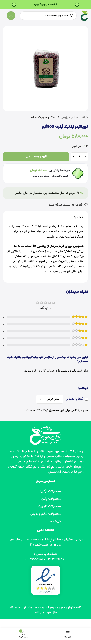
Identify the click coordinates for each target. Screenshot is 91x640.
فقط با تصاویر (74, 399)
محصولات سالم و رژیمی (45, 513)
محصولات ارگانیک (50, 491)
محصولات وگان (51, 498)
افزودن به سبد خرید (36, 157)
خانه (85, 117)
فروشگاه (55, 521)
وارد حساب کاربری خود (46, 370)
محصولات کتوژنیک (49, 506)
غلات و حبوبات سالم (43, 117)
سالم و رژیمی (69, 117)
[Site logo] (84, 15)
